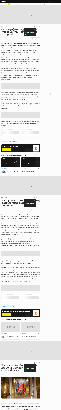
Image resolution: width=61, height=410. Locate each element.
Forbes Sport (4, 168)
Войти (50, 1)
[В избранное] (19, 168)
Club (52, 4)
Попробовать (27, 34)
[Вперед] (42, 132)
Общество (24, 168)
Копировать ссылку (35, 38)
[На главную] (3, 1)
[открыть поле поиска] (57, 1)
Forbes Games (5, 4)
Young (43, 4)
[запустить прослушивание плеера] (35, 26)
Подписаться (6, 149)
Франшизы (19, 4)
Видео (29, 4)
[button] (60, 1)
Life (32, 4)
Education (48, 4)
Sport (40, 4)
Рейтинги (14, 4)
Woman (35, 4)
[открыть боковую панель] (54, 1)
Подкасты (25, 4)
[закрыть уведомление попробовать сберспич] (35, 30)
